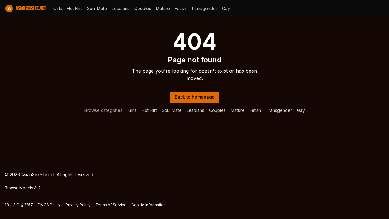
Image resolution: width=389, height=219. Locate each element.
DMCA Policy (49, 205)
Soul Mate (97, 8)
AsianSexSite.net (26, 8)
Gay (226, 8)
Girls (57, 8)
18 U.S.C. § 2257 (19, 205)
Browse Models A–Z (23, 188)
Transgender (204, 8)
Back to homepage (195, 96)
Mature (163, 8)
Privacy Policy (78, 205)
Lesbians (120, 8)
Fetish (180, 8)
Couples (142, 8)
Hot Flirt (74, 8)
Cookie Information (148, 205)
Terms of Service (110, 205)
